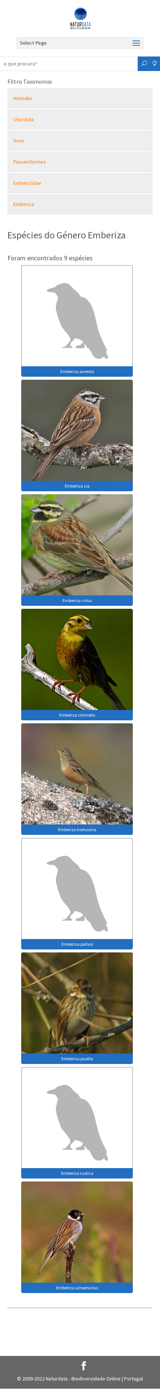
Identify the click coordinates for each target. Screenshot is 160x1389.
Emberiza (23, 204)
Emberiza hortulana (77, 829)
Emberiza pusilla (77, 1058)
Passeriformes (29, 161)
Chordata (23, 119)
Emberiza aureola (77, 371)
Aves (19, 140)
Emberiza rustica (77, 1173)
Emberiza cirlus (77, 600)
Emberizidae (27, 183)
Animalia (22, 98)
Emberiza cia (77, 486)
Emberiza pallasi (77, 944)
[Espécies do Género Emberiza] (77, 320)
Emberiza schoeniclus (77, 1287)
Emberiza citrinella (77, 715)
